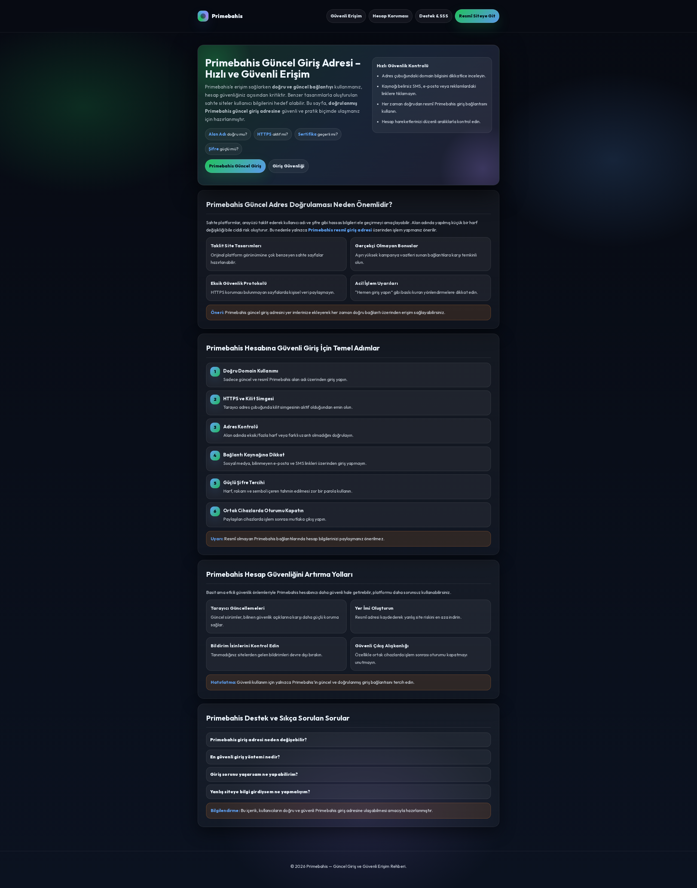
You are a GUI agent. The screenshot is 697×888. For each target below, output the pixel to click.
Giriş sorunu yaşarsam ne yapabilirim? (254, 774)
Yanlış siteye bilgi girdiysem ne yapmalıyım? (260, 791)
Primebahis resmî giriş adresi (340, 230)
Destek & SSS (433, 16)
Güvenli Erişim (346, 16)
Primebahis (227, 16)
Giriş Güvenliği (289, 166)
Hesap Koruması (391, 16)
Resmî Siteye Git (477, 16)
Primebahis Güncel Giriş (235, 166)
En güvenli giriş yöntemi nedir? (245, 756)
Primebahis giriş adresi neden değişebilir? (258, 739)
